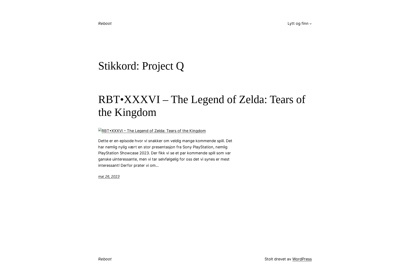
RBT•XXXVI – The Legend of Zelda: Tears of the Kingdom (201, 105)
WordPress (302, 259)
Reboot (105, 23)
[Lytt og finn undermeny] (310, 23)
